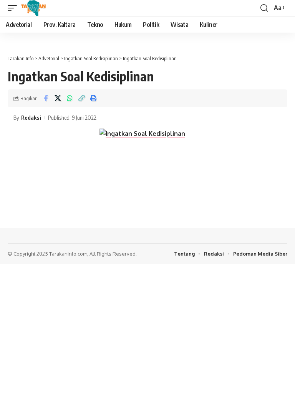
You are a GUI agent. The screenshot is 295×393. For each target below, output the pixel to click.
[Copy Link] (81, 98)
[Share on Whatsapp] (69, 98)
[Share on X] (57, 98)
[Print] (93, 98)
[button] (14, 8)
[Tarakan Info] (44, 8)
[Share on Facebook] (45, 98)
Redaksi (31, 117)
